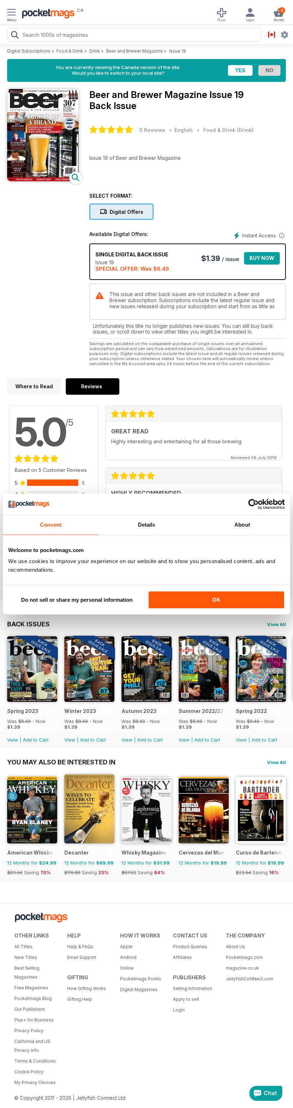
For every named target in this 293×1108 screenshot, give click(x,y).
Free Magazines (31, 987)
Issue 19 (177, 51)
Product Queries (190, 946)
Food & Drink (69, 51)
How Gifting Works (86, 988)
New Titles (25, 957)
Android (128, 957)
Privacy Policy (29, 1030)
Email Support (81, 957)
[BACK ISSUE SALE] (32, 700)
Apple (126, 946)
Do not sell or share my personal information (77, 600)
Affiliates (182, 957)
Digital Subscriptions (28, 51)
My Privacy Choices (35, 1082)
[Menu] (11, 13)
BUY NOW (261, 258)
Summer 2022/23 (201, 711)
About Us (235, 946)
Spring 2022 (251, 711)
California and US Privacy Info (32, 1046)
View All (276, 624)
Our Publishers (29, 1009)
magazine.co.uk (242, 968)
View (12, 740)
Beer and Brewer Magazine (134, 51)
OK (216, 600)
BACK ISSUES (28, 623)
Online (127, 968)
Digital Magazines (139, 989)
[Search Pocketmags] (14, 35)
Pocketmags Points (140, 978)
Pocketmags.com (244, 957)
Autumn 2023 (139, 711)
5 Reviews (152, 130)
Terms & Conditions (35, 1061)
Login (179, 1010)
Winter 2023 (80, 711)
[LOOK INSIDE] (43, 179)
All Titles (23, 946)
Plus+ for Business (34, 1020)
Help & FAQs (80, 946)
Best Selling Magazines (26, 972)
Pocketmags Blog (33, 998)
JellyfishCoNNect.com (249, 978)
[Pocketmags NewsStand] (46, 14)
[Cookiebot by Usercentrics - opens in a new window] (253, 504)
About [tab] (242, 525)
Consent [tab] (50, 525)
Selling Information (192, 988)
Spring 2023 (22, 711)
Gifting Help (79, 999)
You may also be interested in (61, 761)
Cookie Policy (29, 1071)
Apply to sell (186, 999)
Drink (94, 51)
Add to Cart (36, 740)
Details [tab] (146, 525)
